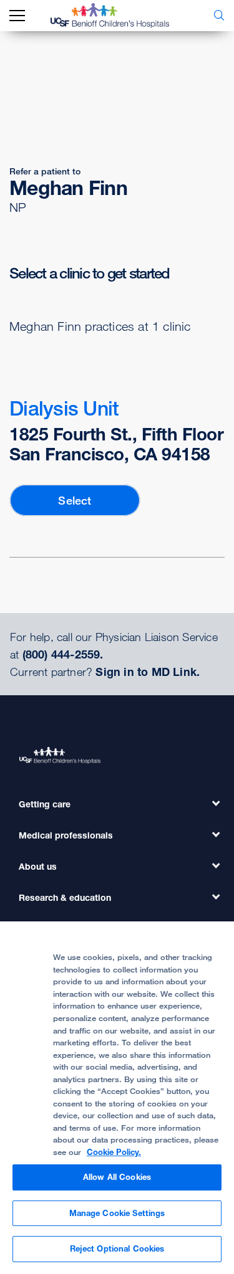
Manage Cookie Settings (117, 1213)
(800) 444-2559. (63, 654)
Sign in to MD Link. (147, 671)
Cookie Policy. (114, 1152)
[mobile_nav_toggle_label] (17, 16)
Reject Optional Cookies (117, 1248)
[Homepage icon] (119, 15)
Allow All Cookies (117, 1177)
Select (74, 500)
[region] (117, 1097)
